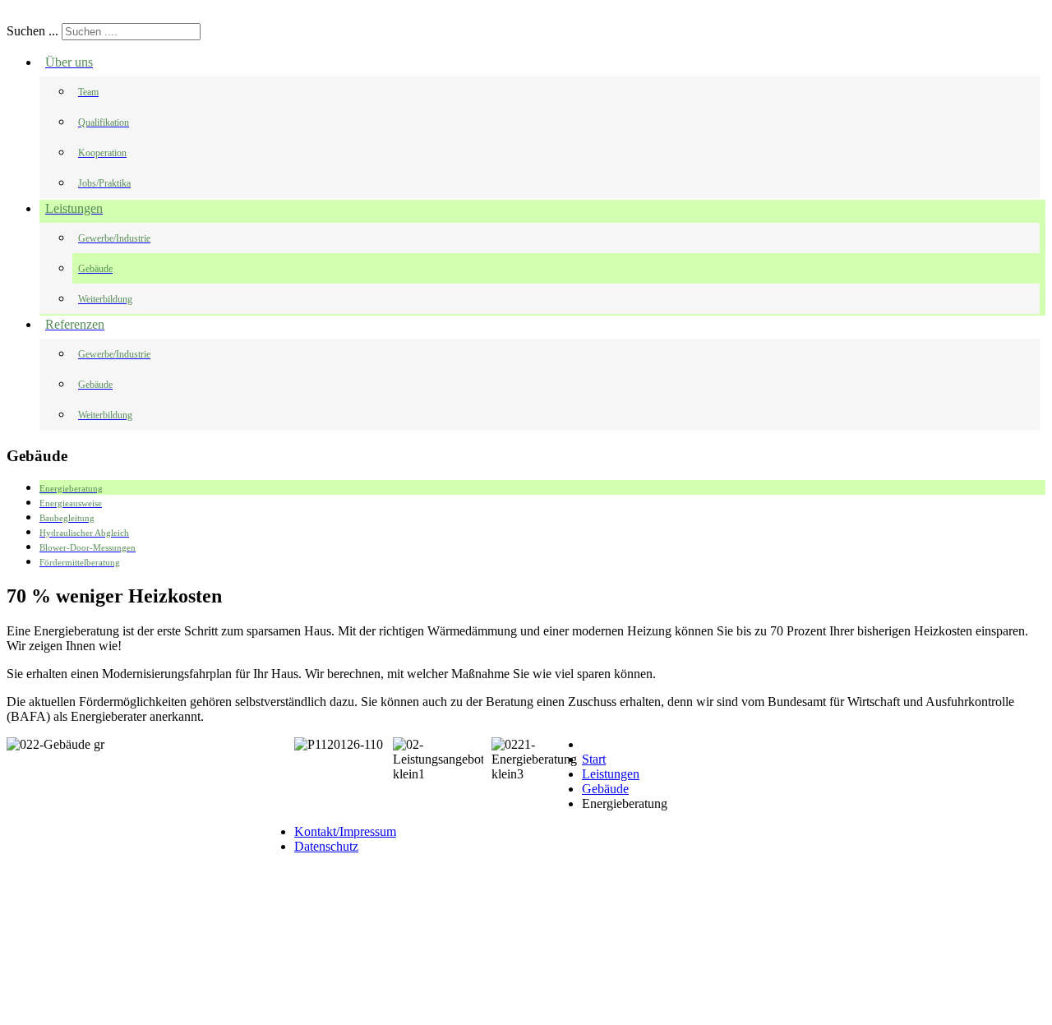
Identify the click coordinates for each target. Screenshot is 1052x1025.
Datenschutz (326, 846)
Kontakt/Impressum (345, 831)
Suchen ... (32, 31)
